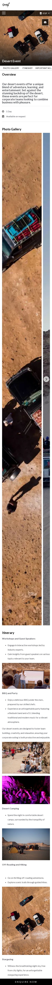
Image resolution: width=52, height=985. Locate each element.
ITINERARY (27, 68)
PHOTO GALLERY (11, 68)
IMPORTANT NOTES (43, 68)
